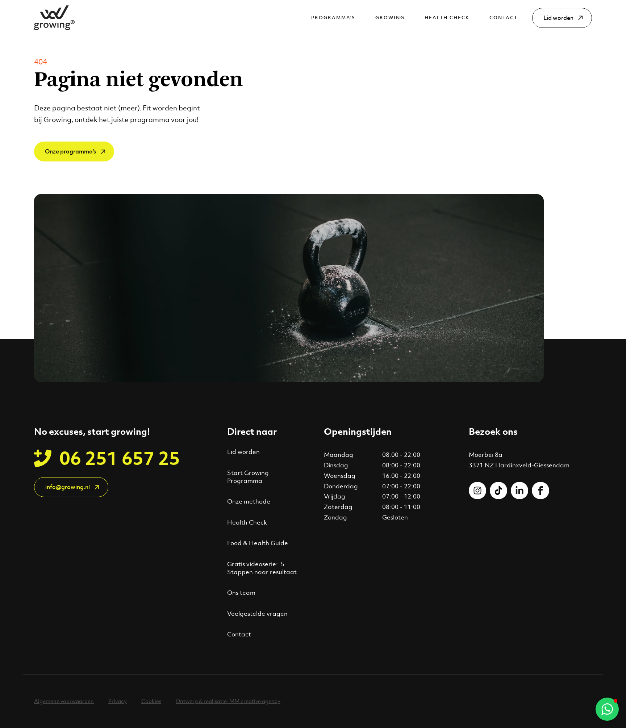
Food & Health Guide (257, 543)
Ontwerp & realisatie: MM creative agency (228, 701)
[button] (607, 709)
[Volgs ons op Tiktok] (498, 490)
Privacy (117, 701)
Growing (390, 17)
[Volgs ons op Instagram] (477, 490)
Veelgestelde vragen (257, 614)
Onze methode (248, 501)
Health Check (447, 17)
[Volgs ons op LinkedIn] (519, 490)
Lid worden (558, 18)
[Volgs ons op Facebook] (540, 490)
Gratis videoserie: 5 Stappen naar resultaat (262, 568)
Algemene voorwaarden (64, 701)
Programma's (333, 17)
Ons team (241, 593)
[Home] (54, 17)
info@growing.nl (67, 487)
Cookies (151, 701)
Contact (503, 17)
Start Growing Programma (248, 477)
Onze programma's (70, 151)
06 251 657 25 (119, 458)
